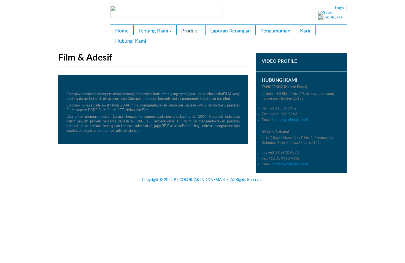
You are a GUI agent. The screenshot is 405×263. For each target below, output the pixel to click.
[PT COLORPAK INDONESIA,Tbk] (82, 19)
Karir (305, 31)
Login (339, 8)
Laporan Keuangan (230, 31)
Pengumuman (275, 31)
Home (122, 31)
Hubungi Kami (130, 41)
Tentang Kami (153, 31)
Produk (189, 31)
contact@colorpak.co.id (290, 120)
